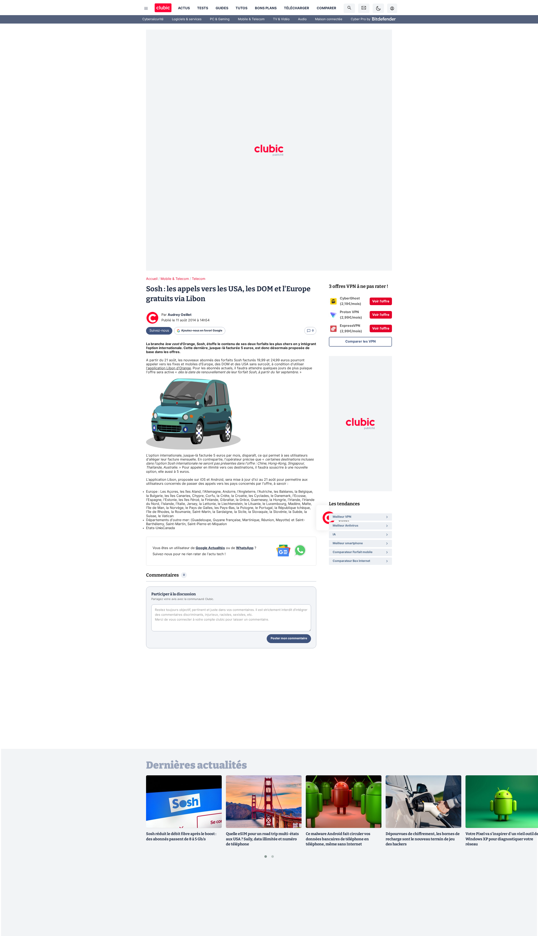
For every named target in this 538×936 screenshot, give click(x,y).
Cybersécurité (153, 19)
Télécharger (296, 8)
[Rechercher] (349, 8)
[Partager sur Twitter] (527, 913)
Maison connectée (328, 19)
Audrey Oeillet (179, 314)
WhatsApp (244, 548)
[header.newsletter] (363, 8)
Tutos (241, 8)
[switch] (378, 8)
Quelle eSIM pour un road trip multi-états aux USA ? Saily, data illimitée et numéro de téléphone (262, 839)
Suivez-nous (159, 330)
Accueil (152, 279)
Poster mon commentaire (289, 638)
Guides (222, 8)
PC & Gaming (219, 19)
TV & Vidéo (281, 19)
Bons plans (266, 8)
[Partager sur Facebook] (527, 899)
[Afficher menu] (146, 8)
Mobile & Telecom (251, 19)
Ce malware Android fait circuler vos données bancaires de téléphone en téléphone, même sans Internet (338, 839)
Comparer (326, 8)
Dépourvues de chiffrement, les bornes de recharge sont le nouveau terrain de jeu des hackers (423, 839)
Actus (184, 8)
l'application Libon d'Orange (168, 368)
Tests (202, 8)
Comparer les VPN (360, 341)
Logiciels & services (187, 19)
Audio (302, 19)
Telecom (198, 279)
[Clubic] (163, 8)
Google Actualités (210, 548)
